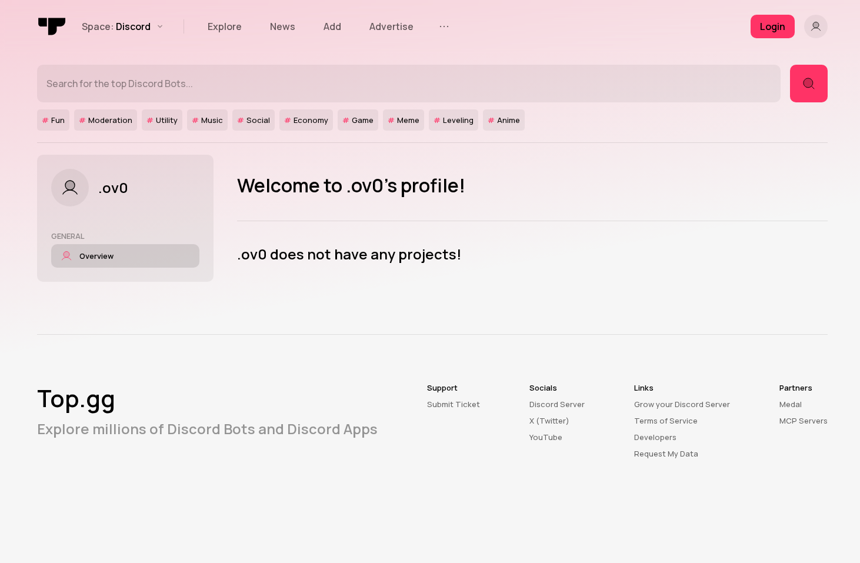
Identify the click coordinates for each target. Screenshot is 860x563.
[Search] (809, 83)
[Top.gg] (52, 26)
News (282, 26)
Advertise (391, 26)
